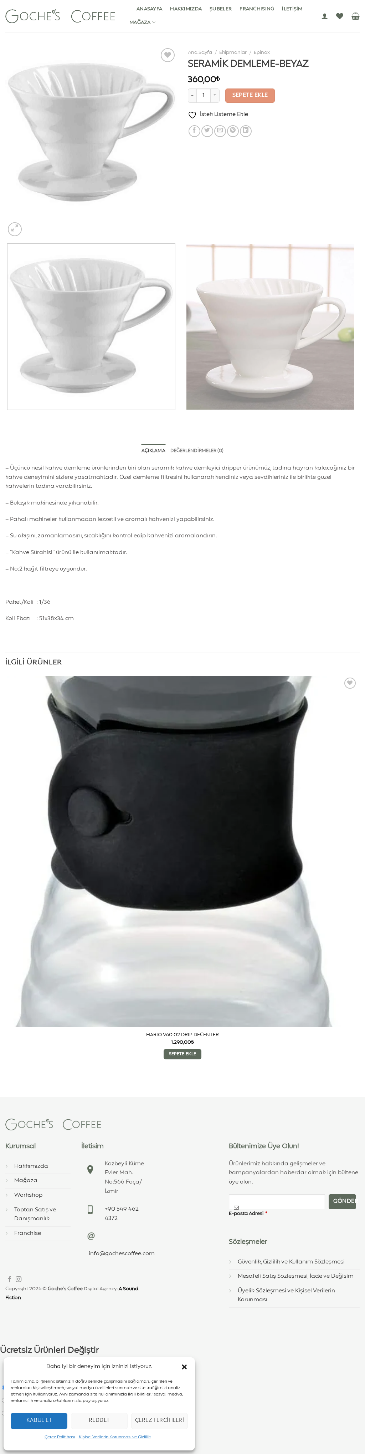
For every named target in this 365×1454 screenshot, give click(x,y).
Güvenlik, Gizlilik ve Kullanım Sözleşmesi (291, 1262)
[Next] (32, 225)
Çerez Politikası (60, 1437)
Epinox (262, 52)
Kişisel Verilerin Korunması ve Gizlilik (115, 1437)
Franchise (27, 1233)
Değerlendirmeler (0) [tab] (196, 451)
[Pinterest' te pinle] (233, 131)
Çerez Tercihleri (159, 1420)
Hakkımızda (186, 8)
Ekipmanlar (233, 52)
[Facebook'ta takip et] (9, 1279)
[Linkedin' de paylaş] (246, 131)
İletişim (292, 8)
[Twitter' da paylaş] (207, 131)
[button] (184, 1367)
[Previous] (9, 417)
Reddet (99, 1420)
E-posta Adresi (248, 1213)
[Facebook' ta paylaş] (194, 131)
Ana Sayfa (200, 52)
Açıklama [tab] (153, 451)
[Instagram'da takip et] (18, 1279)
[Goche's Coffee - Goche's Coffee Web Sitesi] (60, 16)
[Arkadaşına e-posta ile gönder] (220, 131)
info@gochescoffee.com (122, 1254)
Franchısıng (257, 8)
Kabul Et (39, 1420)
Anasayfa (149, 8)
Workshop (28, 1195)
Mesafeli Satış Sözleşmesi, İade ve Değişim (296, 1276)
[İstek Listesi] (339, 16)
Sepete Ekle (250, 95)
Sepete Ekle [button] (182, 1054)
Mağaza (140, 22)
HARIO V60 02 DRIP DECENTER (182, 1034)
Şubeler (221, 8)
